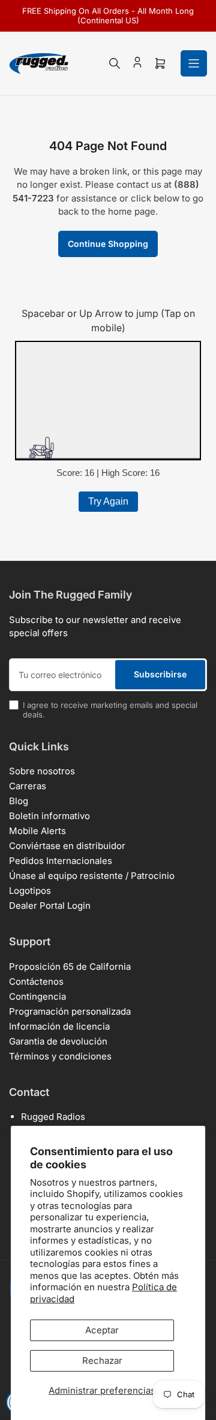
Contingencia (37, 996)
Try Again (108, 501)
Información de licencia (59, 1026)
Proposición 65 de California (70, 966)
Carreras (27, 786)
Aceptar (102, 1330)
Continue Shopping (108, 244)
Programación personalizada (70, 1011)
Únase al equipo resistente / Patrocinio (92, 875)
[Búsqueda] (114, 63)
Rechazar (102, 1360)
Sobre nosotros (42, 771)
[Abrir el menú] (194, 63)
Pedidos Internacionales (60, 860)
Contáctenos (36, 981)
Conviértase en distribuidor (67, 845)
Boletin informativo (49, 816)
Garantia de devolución (58, 1041)
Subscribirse (160, 674)
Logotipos (30, 890)
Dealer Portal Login (50, 905)
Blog (18, 801)
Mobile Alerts (37, 830)
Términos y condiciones (60, 1056)
